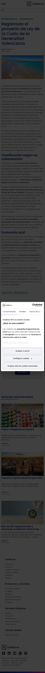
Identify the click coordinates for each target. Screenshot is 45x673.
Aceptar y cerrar (23, 351)
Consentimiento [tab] (9, 311)
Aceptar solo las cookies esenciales (23, 366)
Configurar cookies (21, 358)
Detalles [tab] (22, 311)
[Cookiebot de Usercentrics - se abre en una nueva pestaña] (32, 305)
